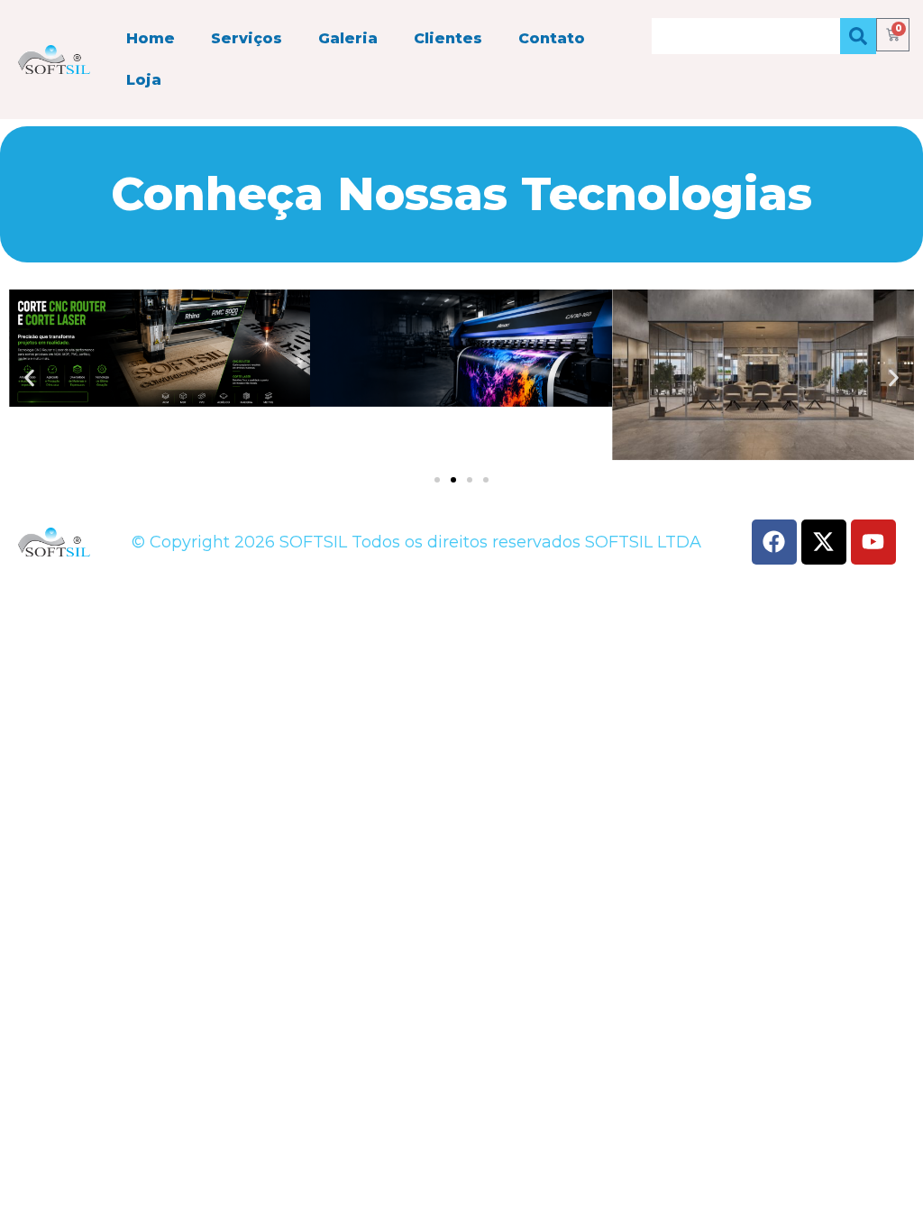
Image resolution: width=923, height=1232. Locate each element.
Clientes (448, 38)
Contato (551, 38)
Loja (143, 79)
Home (150, 38)
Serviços (246, 38)
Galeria (348, 38)
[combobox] (746, 36)
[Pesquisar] (858, 36)
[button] (29, 377)
